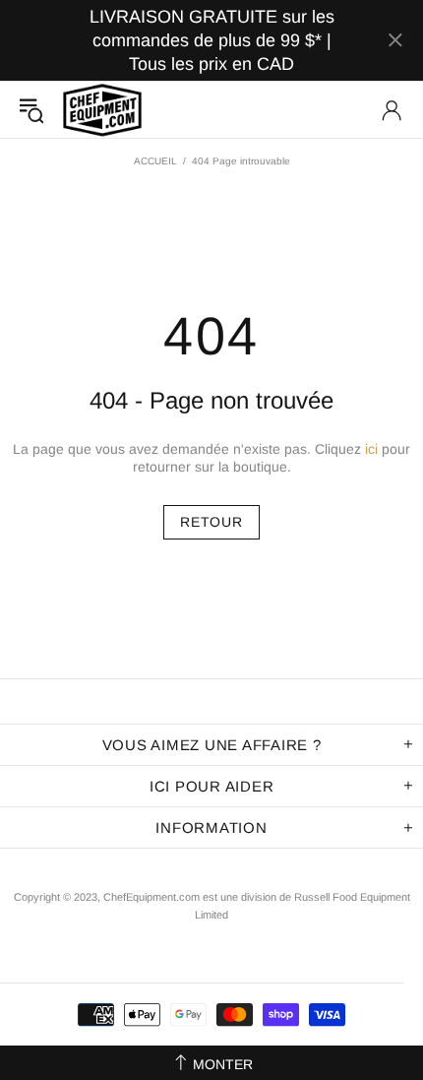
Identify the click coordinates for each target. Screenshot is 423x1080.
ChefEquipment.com (102, 110)
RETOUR (211, 522)
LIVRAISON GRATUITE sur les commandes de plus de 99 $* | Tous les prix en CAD (212, 40)
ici (371, 449)
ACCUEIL (155, 161)
